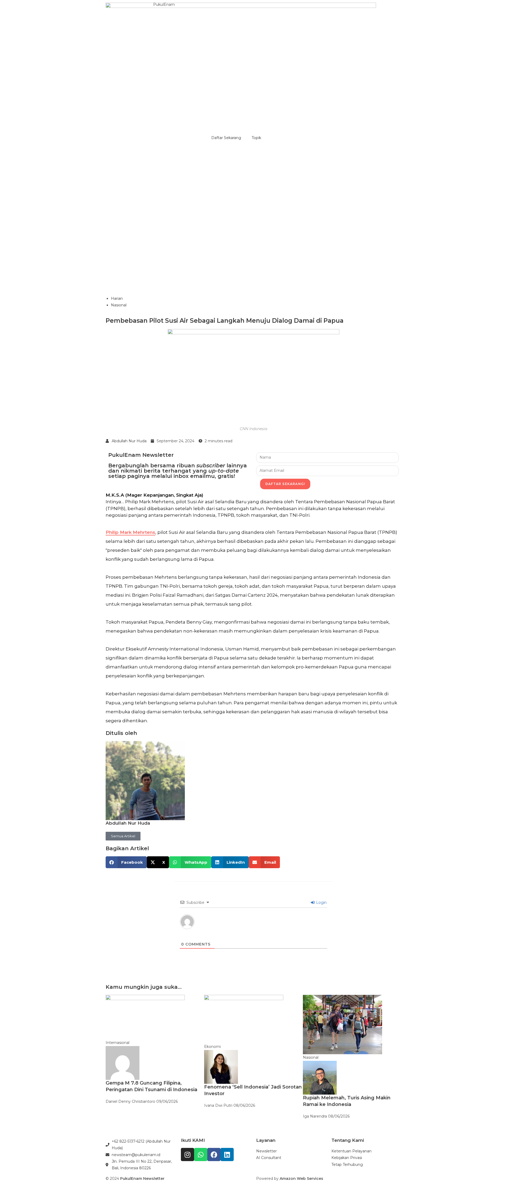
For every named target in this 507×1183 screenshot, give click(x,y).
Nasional (118, 305)
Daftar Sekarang (226, 137)
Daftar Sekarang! (285, 484)
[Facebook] (213, 1154)
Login (321, 902)
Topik (256, 137)
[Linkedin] (227, 1154)
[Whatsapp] (200, 1154)
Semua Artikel (123, 836)
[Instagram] (187, 1154)
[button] (126, 862)
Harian (117, 298)
